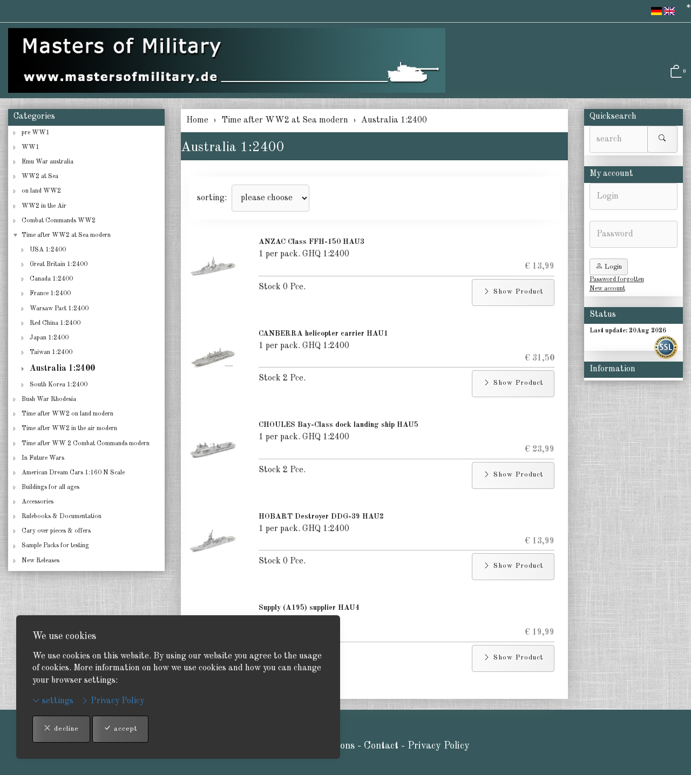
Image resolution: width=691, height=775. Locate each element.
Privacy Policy (116, 701)
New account (607, 288)
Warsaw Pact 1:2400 (59, 308)
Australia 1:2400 (232, 147)
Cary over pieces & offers (56, 531)
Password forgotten (617, 279)
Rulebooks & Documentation (61, 516)
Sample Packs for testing (55, 545)
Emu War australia (47, 162)
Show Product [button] (517, 291)
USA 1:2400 (48, 250)
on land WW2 (41, 191)
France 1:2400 (50, 293)
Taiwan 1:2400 (51, 352)
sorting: (212, 198)
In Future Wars (43, 458)
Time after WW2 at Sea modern (66, 235)
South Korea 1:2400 (58, 385)
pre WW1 (36, 133)
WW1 (30, 147)
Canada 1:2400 (51, 279)
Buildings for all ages (50, 487)
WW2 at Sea (40, 176)
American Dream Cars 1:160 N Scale (73, 473)
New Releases (40, 561)
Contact (382, 746)
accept (124, 728)
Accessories (37, 502)
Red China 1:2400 (55, 323)
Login (612, 266)
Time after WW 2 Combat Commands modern (86, 443)
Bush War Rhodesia (49, 399)
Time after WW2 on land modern (67, 414)
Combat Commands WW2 (59, 220)
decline (65, 728)
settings (56, 701)
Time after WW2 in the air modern (69, 428)
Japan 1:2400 (49, 338)
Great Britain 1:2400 (58, 264)
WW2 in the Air (44, 206)
